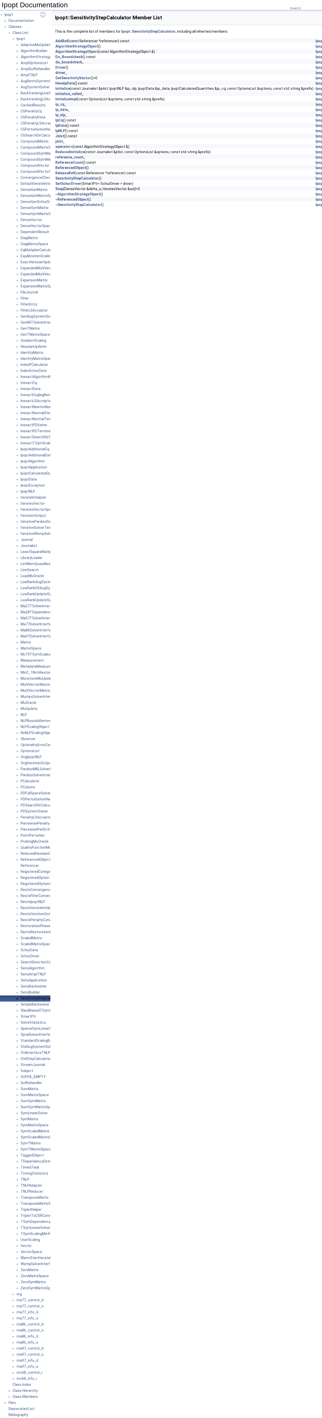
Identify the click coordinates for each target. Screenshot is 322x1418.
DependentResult (35, 232)
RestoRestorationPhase (40, 932)
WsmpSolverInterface (38, 1264)
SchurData (29, 950)
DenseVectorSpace (36, 226)
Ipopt (9, 15)
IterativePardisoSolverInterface (46, 522)
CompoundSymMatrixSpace (43, 159)
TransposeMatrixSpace (40, 1203)
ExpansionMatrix (34, 280)
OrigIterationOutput (37, 763)
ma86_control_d (30, 1324)
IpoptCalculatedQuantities (42, 473)
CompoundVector (35, 165)
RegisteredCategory (37, 872)
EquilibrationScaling (36, 256)
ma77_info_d (27, 1312)
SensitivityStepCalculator (41, 998)
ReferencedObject (36, 859)
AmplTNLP (29, 75)
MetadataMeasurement (40, 666)
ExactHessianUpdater (38, 262)
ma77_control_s (30, 1306)
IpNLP (60, 131)
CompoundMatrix (35, 141)
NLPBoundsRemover (37, 721)
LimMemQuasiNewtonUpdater (45, 564)
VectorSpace (31, 1252)
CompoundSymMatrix (38, 153)
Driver (60, 67)
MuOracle (28, 703)
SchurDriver (30, 956)
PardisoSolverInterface (39, 775)
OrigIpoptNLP (31, 757)
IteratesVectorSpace (38, 509)
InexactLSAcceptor (36, 401)
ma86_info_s (27, 1342)
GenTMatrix (30, 328)
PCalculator (30, 781)
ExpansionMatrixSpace (39, 286)
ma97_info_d (27, 1360)
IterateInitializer (33, 497)
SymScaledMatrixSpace (40, 1137)
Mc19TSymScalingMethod (42, 654)
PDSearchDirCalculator (39, 805)
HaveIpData (65, 83)
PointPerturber (33, 835)
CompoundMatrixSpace (40, 147)
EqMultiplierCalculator (38, 250)
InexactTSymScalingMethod (44, 443)
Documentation (21, 21)
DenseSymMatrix (35, 208)
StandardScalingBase (38, 1041)
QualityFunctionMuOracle (41, 847)
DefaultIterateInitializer (39, 184)
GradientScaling (33, 340)
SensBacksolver (34, 986)
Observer (28, 739)
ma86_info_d (27, 1336)
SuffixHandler (31, 1083)
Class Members (25, 1397)
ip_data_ (62, 110)
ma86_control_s (30, 1330)
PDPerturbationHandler (39, 799)
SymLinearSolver (34, 1113)
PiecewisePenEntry (36, 829)
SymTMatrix (31, 1143)
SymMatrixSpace (35, 1125)
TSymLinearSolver (35, 1228)
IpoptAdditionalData (37, 455)
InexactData (31, 389)
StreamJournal (33, 1065)
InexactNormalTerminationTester (48, 419)
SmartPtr (28, 1016)
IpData (60, 125)
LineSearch (30, 570)
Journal (27, 540)
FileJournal (29, 292)
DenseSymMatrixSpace (40, 214)
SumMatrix (29, 1089)
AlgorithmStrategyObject (41, 57)
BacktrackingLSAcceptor (41, 99)
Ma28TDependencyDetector (44, 612)
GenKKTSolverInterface (40, 322)
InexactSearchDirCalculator (43, 437)
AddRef (61, 41)
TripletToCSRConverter (39, 1216)
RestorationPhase (35, 926)
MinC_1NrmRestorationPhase (45, 672)
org (19, 1294)
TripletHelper (31, 1210)
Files (12, 1403)
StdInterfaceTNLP (35, 1053)
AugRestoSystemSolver (40, 81)
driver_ (61, 73)
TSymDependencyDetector (43, 1222)
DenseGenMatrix (34, 190)
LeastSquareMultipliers (39, 552)
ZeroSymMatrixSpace (38, 1288)
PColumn (28, 787)
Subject (27, 1071)
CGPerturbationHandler (39, 129)
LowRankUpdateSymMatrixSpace (48, 600)
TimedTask (30, 1167)
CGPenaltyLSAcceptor (39, 123)
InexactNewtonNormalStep (43, 407)
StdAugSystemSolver (38, 1047)
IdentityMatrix (32, 353)
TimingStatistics (34, 1173)
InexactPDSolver (34, 425)
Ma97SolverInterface (38, 636)
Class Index (22, 1385)
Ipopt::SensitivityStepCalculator (148, 31)
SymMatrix (29, 1119)
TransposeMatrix (35, 1197)
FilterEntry (29, 304)
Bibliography (18, 1415)
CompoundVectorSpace (40, 171)
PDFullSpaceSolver (36, 793)
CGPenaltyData (33, 117)
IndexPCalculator (34, 365)
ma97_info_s (27, 1366)
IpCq (59, 120)
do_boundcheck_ (69, 62)
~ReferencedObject (71, 199)
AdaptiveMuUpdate (36, 45)
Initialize (62, 89)
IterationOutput (33, 515)
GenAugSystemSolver (38, 316)
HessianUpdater (34, 347)
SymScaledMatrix (35, 1131)
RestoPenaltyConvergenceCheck (47, 920)
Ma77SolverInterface (38, 624)
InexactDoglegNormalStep (42, 395)
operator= (63, 147)
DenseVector (31, 220)
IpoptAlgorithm (33, 461)
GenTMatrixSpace (35, 334)
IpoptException (33, 485)
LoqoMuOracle (32, 576)
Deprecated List (21, 1409)
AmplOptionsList (34, 63)
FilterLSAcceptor (34, 310)
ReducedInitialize (70, 152)
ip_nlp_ (61, 115)
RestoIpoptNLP (33, 902)
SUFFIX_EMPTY (33, 1077)
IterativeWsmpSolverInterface (45, 534)
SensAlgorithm (33, 968)
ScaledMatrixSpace (36, 944)
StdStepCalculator (36, 1059)
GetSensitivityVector (73, 78)
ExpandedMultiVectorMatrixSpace (48, 274)
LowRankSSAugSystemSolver (45, 588)
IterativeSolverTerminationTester (48, 528)
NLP (24, 715)
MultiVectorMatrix (35, 684)
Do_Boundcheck (69, 57)
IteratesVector (33, 503)
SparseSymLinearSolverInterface (47, 1028)
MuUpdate (29, 709)
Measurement (32, 660)
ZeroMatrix (29, 1270)
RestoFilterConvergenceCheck (45, 896)
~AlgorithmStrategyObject (77, 194)
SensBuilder (30, 992)
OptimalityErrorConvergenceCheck (49, 745)
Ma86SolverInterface (38, 630)
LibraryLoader (32, 558)
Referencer (30, 866)
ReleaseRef (64, 173)
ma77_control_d (30, 1300)
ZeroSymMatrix (33, 1282)
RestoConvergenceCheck (41, 890)
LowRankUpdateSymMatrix (43, 594)
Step (59, 189)
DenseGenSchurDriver (38, 202)
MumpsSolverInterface (39, 697)
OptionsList (30, 751)
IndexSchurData (34, 371)
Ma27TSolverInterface (39, 606)
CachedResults (33, 105)
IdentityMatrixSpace (37, 359)
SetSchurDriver (68, 184)
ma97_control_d (30, 1348)
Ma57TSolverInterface (39, 618)
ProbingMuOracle (35, 841)
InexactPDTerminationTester (44, 431)
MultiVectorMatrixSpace (40, 691)
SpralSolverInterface (37, 1035)
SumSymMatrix (33, 1101)
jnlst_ (60, 141)
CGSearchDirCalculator (39, 135)
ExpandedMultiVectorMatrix (43, 268)
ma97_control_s (30, 1354)
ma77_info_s (27, 1318)
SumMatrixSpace (35, 1095)
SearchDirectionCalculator (42, 962)
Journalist (29, 546)
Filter (25, 298)
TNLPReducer (32, 1191)
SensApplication (34, 980)
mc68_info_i (27, 1379)
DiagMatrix (29, 238)
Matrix (26, 642)
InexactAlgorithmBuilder (40, 377)
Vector (26, 1246)
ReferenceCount (69, 162)
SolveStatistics (33, 1022)
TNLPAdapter (31, 1185)
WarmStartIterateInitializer (42, 1258)
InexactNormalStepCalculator (45, 413)
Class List (20, 33)
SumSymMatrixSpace (38, 1107)
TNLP (25, 1179)
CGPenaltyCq (31, 111)
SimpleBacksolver (35, 1004)
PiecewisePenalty (35, 823)
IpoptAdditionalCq (35, 449)
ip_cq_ (60, 104)
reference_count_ (70, 157)
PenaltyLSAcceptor (36, 817)
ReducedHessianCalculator (43, 853)
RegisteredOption (35, 878)
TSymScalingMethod (38, 1234)
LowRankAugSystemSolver (42, 582)
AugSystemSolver (35, 87)
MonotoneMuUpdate (37, 678)
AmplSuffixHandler (35, 69)
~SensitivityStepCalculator (78, 205)
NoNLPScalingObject (37, 733)
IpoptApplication (34, 467)
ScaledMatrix (31, 938)
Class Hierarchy (25, 1391)
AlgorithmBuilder (34, 51)
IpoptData (29, 479)
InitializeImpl (66, 99)
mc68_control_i (29, 1372)
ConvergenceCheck (36, 178)
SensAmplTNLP (33, 974)
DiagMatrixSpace (34, 244)
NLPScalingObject (35, 727)
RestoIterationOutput (38, 914)
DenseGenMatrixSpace (39, 196)
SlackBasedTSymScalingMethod (47, 1010)
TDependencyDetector (39, 1161)
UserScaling (30, 1240)
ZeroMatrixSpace (35, 1276)
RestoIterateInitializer (38, 908)
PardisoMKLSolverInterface (43, 769)
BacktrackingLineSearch (40, 93)
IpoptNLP (28, 491)
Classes (15, 27)
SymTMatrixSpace (36, 1149)
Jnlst (59, 136)
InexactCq (29, 383)
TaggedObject (32, 1155)
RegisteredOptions (36, 884)
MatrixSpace (31, 648)
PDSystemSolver (34, 811)
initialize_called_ (69, 94)
